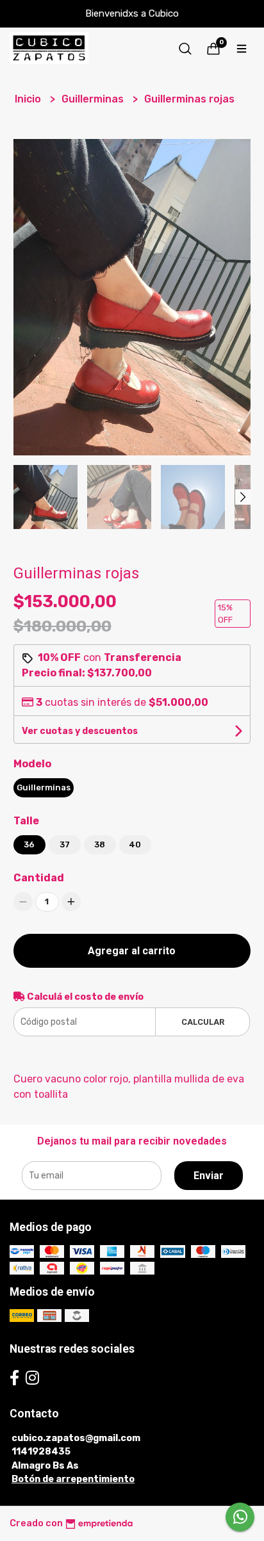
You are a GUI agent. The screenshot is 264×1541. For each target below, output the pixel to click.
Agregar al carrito (132, 951)
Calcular (202, 1022)
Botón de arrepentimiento (73, 1479)
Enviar (209, 1176)
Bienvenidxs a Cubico (132, 13)
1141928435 (41, 1451)
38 (99, 844)
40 (135, 844)
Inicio (29, 99)
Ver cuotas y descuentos (80, 731)
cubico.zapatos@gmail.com (76, 1438)
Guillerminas (94, 99)
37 (65, 844)
